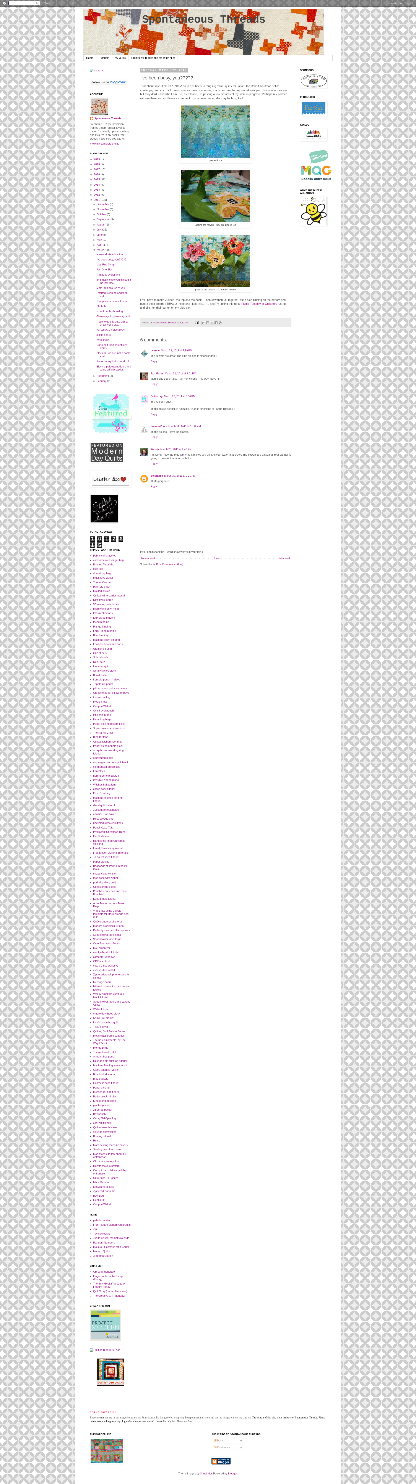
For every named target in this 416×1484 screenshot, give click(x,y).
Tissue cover (100, 1026)
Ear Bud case (101, 836)
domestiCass (159, 426)
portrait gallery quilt (104, 882)
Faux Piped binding (104, 630)
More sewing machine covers (110, 1145)
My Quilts (120, 57)
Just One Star (104, 269)
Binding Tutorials (103, 564)
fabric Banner (101, 1182)
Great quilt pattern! (104, 805)
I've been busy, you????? (111, 259)
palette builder (101, 1220)
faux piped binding (104, 617)
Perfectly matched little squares (111, 930)
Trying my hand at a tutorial (112, 301)
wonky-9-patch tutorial (106, 952)
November (103, 209)
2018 (97, 164)
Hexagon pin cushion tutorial (110, 1060)
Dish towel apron (103, 599)
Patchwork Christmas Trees (109, 831)
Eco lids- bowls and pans (108, 644)
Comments (223, 1447)
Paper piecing (101, 1087)
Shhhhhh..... (103, 306)
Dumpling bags (102, 719)
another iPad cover (104, 814)
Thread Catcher (102, 582)
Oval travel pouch (103, 710)
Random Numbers (104, 1242)
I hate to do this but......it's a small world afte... (112, 323)
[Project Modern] (105, 1339)
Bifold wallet (100, 675)
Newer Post (148, 558)
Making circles (101, 591)
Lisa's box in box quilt (105, 1022)
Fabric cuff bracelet (104, 555)
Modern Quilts (101, 1251)
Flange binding (102, 626)
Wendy (155, 449)
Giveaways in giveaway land (113, 316)
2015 (97, 179)
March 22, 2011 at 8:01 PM (180, 373)
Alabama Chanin (103, 1255)
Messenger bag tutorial (106, 1092)
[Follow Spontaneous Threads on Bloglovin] (108, 84)
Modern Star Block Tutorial (108, 925)
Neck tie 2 (99, 662)
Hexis (96, 1140)
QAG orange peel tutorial (107, 921)
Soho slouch (100, 657)
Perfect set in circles (105, 1096)
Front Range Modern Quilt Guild (112, 1224)
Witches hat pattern (104, 784)
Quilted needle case (105, 1127)
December (103, 204)
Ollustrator (206, 1473)
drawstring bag (102, 573)
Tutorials (104, 57)
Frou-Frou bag (101, 793)
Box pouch (99, 1114)
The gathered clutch (105, 1052)
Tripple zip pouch (103, 684)
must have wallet (103, 577)
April (100, 244)
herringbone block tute (106, 775)
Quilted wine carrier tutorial (109, 595)
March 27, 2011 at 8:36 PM (179, 396)
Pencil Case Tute (103, 827)
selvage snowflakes (104, 1131)
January (102, 381)
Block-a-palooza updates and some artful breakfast (113, 368)
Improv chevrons (103, 613)
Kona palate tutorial (104, 898)
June (100, 234)
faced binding (101, 622)
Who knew (102, 339)
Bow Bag (98, 1195)
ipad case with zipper (105, 878)
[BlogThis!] (208, 323)
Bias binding (100, 635)
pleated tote (100, 701)
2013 (97, 189)
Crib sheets (100, 653)
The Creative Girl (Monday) (109, 1295)
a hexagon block (103, 757)
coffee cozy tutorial (104, 789)
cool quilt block (102, 1123)
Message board (102, 982)
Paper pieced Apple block (108, 746)
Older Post (284, 558)
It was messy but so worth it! (112, 361)
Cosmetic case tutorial (106, 1083)
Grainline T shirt (102, 648)
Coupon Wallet (102, 706)
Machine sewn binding (106, 639)
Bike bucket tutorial (104, 1074)
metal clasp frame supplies (109, 1035)
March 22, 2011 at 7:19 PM (176, 350)
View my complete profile (104, 143)
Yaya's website (101, 1233)
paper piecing (101, 861)
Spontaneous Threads (204, 19)
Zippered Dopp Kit (104, 1191)
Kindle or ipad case (104, 1100)
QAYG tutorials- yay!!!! (106, 1069)
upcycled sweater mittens (108, 823)
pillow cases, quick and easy (110, 688)
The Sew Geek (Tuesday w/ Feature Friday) (109, 1285)
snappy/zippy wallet (104, 873)
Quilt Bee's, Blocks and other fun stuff (153, 57)
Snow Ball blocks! (103, 1018)
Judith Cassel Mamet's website (111, 1238)
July (99, 229)
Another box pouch (104, 1056)
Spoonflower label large (107, 939)
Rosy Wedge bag (103, 818)
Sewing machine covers (107, 1149)
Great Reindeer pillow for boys (111, 692)
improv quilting (101, 697)
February (102, 375)
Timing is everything (108, 274)
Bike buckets (100, 1078)
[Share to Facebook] (216, 323)
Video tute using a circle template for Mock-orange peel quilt (111, 914)
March (101, 250)
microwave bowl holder (106, 608)
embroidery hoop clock (106, 1013)
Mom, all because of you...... (112, 288)
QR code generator (104, 1271)
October (102, 214)
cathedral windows (104, 957)
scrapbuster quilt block (106, 766)
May (99, 239)
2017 (97, 169)
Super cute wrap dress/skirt (109, 728)
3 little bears (103, 334)
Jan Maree (157, 373)
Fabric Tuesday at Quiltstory (259, 303)
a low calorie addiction (109, 254)
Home (89, 57)
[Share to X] (212, 323)
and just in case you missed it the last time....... (113, 281)
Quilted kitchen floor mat (107, 741)
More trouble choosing (109, 311)
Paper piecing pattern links (109, 723)
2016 (97, 174)
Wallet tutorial (101, 1009)
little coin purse (102, 714)
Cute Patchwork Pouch (106, 943)
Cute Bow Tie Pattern (105, 1177)
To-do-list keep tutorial (106, 857)
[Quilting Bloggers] (105, 1350)
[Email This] (204, 323)
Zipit (95, 1229)
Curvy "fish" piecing (104, 1118)
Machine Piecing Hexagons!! (110, 1065)
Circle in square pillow (106, 1161)
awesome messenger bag (108, 560)
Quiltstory (157, 396)
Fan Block (99, 771)
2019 (97, 159)
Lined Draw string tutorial (108, 848)
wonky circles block (104, 670)
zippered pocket (102, 1109)
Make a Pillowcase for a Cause (111, 1246)
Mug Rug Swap (105, 264)
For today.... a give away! (110, 329)
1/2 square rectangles (106, 809)
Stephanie (157, 475)
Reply (154, 361)
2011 (97, 199)
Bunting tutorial (102, 1136)
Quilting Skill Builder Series (109, 1031)
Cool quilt (98, 1200)
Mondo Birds (100, 1047)
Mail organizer (101, 948)
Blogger (232, 1473)
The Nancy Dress (103, 732)
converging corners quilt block (110, 762)
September (103, 219)
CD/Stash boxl (101, 961)
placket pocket (101, 1105)
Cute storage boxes (104, 886)
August (101, 224)
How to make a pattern (106, 1166)
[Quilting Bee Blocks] (110, 1384)
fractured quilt (101, 666)
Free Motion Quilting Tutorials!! (111, 852)
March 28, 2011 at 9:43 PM (176, 449)
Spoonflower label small (107, 934)
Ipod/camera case (103, 1186)
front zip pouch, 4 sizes (106, 679)
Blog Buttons (100, 737)
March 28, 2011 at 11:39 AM (184, 426)
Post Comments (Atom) (169, 564)
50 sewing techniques (106, 604)
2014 (97, 184)
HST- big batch (101, 586)
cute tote (98, 568)
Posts (220, 1440)
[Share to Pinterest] (220, 323)
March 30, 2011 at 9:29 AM (179, 475)
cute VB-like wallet (104, 970)
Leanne (155, 350)
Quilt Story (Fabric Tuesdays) (110, 1291)
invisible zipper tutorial (106, 780)
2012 (97, 194)
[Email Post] (196, 322)
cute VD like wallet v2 (105, 965)
